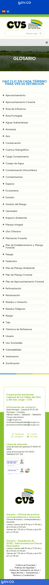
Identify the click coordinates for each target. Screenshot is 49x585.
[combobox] (5, 11)
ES (8, 11)
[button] (46, 42)
